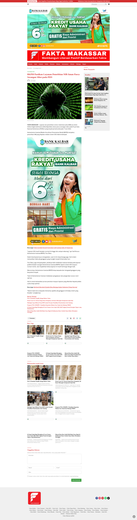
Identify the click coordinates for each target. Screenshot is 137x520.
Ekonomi (52, 64)
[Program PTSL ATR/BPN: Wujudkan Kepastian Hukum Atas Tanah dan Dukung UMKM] (35, 347)
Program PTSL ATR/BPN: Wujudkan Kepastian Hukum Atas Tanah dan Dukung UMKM (49, 305)
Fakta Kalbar (32, 508)
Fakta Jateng (89, 508)
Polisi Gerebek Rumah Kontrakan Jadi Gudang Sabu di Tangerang (53, 248)
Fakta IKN (48, 508)
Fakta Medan (32, 510)
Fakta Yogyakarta (75, 512)
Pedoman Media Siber (71, 513)
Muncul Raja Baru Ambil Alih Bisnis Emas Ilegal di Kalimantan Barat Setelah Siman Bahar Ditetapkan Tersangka (52, 311)
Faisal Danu (33, 80)
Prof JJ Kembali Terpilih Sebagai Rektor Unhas (38, 298)
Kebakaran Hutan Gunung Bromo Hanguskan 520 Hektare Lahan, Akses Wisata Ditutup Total (73, 1)
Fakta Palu (58, 512)
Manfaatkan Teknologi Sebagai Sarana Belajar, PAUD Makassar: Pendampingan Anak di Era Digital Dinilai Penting (101, 121)
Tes (85, 127)
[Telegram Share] (77, 318)
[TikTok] (108, 498)
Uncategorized (30, 71)
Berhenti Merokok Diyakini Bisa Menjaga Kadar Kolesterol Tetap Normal (55, 287)
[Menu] (28, 4)
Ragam (84, 64)
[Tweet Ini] (71, 318)
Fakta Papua (62, 508)
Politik (46, 64)
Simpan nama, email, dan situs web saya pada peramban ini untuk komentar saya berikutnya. (54, 476)
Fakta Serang (70, 510)
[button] (105, 4)
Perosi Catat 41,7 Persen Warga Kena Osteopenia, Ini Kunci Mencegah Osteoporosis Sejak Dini (50, 300)
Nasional (41, 64)
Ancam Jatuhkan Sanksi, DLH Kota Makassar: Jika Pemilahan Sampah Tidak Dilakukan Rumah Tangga (100, 114)
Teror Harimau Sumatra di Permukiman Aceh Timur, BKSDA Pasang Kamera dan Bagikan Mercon (101, 107)
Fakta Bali (55, 510)
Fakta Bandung (81, 508)
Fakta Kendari (104, 510)
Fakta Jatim (97, 508)
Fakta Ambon (66, 512)
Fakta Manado (50, 512)
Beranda (30, 64)
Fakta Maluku (95, 510)
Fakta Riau (83, 512)
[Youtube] (102, 498)
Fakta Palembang (41, 512)
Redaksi (63, 513)
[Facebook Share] (67, 318)
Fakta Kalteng (48, 510)
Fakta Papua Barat (71, 508)
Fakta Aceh (55, 508)
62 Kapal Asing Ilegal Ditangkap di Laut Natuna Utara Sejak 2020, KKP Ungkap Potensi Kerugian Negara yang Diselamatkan (54, 308)
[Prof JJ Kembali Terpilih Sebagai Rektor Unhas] (35, 330)
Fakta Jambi (62, 510)
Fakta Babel (33, 512)
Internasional (65, 64)
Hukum (58, 64)
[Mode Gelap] (109, 4)
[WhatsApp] (105, 498)
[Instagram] (99, 498)
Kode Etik (104, 512)
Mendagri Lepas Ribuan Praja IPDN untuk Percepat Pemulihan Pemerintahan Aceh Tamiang (50, 302)
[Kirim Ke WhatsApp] (80, 318)
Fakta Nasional (40, 508)
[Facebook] (96, 498)
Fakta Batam (104, 508)
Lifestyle (72, 64)
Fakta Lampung (79, 510)
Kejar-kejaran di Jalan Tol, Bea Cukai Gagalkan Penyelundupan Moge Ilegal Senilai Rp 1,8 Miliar (96, 94)
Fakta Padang (87, 510)
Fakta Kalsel (40, 510)
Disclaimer (97, 512)
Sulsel (35, 64)
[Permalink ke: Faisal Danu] (28, 80)
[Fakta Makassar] (68, 55)
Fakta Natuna (90, 512)
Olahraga (78, 64)
